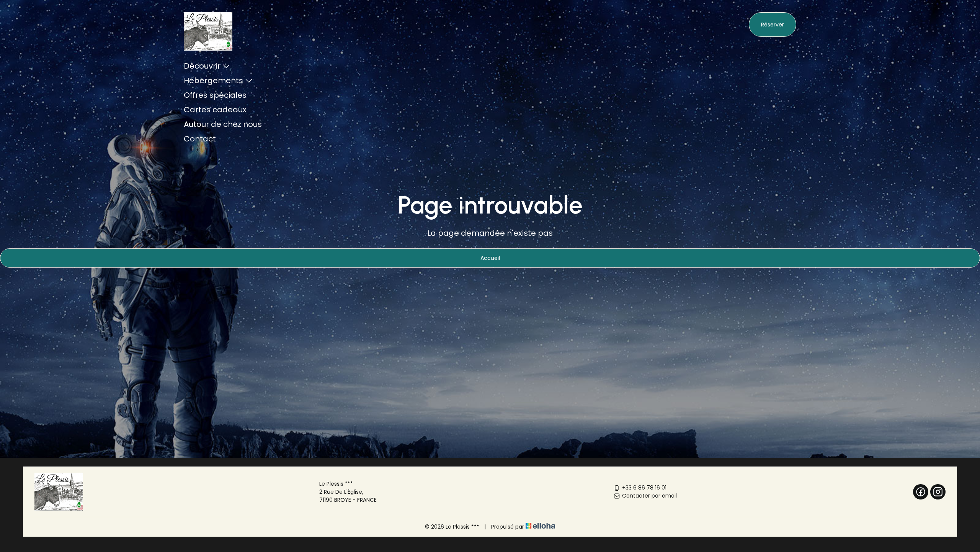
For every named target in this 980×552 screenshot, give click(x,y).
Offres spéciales (215, 95)
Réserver (772, 24)
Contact (200, 138)
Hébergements (213, 80)
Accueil (490, 258)
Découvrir (202, 66)
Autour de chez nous (223, 124)
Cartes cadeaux (215, 109)
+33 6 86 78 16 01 (644, 487)
